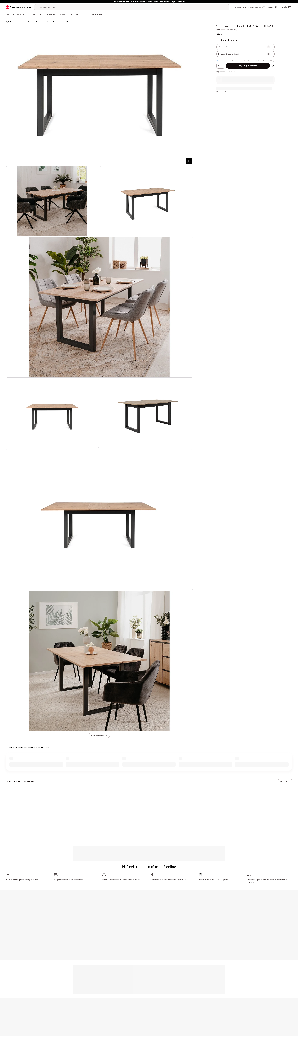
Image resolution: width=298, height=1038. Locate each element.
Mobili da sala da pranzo (37, 22)
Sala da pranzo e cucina (17, 22)
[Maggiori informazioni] (274, 61)
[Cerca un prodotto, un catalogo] (36, 7)
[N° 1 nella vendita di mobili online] (18, 7)
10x (232, 71)
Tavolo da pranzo (73, 22)
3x (229, 71)
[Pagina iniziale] (6, 22)
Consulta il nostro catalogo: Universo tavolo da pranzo (27, 747)
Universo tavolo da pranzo (56, 22)
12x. (235, 71)
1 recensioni (231, 30)
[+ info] (238, 72)
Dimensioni (232, 40)
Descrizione (221, 40)
